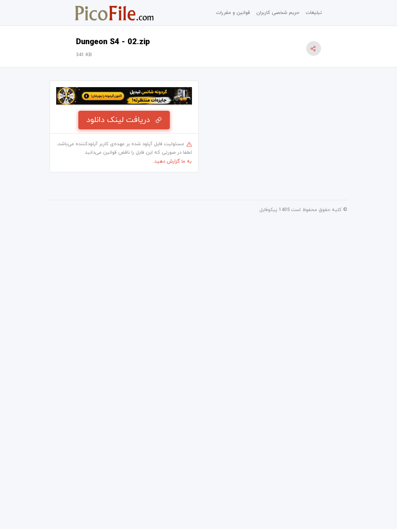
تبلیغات (314, 12)
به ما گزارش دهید (173, 161)
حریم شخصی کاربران (277, 12)
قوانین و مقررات (233, 12)
